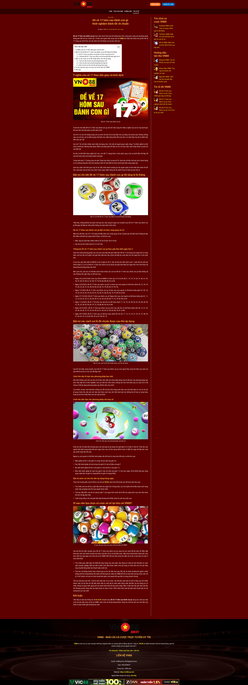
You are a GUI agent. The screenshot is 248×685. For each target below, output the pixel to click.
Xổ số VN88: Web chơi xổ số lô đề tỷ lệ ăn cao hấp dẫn (164, 45)
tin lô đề (98, 600)
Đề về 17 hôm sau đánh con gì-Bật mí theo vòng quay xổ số (96, 54)
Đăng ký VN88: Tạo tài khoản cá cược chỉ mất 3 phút (164, 62)
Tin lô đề (136, 11)
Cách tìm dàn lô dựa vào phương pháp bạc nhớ (93, 61)
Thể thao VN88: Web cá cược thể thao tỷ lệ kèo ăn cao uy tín (164, 36)
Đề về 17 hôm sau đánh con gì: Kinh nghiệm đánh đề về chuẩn (163, 101)
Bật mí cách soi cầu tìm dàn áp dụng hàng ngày (93, 65)
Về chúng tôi (113, 651)
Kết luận (78, 70)
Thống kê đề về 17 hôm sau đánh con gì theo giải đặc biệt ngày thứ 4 (99, 56)
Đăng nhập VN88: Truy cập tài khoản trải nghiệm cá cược (164, 70)
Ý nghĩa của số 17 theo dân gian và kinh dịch (90, 50)
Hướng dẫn (128, 11)
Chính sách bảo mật (126, 651)
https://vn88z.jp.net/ (127, 672)
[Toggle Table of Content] (117, 47)
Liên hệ (136, 651)
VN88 (110, 11)
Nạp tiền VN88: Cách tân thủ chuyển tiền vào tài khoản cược (163, 79)
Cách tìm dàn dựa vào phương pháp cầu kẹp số (93, 63)
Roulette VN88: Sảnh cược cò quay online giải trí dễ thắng (163, 28)
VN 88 (107, 482)
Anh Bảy (133, 675)
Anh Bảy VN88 (119, 29)
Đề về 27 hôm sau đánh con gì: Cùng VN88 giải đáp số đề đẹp (163, 93)
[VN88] (83, 4)
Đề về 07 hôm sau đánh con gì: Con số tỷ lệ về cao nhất (164, 110)
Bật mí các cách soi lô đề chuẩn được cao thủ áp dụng (93, 59)
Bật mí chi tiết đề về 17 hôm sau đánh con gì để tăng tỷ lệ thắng (96, 52)
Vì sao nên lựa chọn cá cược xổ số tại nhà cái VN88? (93, 67)
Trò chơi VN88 (118, 11)
